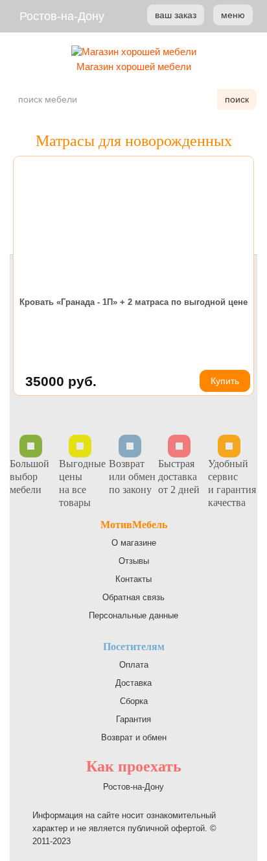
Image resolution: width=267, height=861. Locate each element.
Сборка (134, 701)
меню (233, 15)
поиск (237, 99)
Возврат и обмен (134, 737)
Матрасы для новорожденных (134, 140)
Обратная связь (133, 597)
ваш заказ (175, 15)
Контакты (133, 579)
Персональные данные (133, 615)
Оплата (133, 665)
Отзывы (134, 561)
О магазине (133, 543)
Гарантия (133, 719)
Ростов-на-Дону (61, 16)
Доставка (133, 683)
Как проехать (133, 766)
